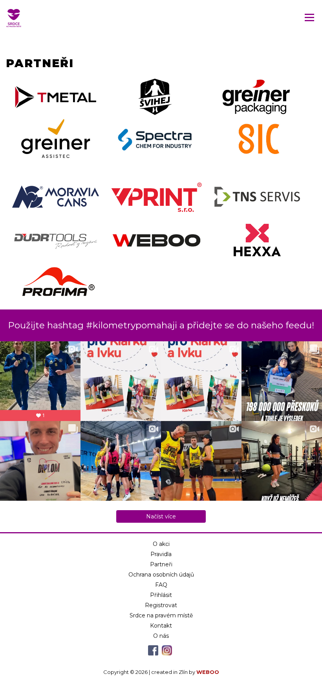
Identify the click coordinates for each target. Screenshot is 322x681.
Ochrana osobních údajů (161, 574)
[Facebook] (153, 653)
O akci (161, 543)
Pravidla (161, 554)
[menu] (309, 17)
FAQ (161, 584)
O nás (161, 635)
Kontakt (161, 625)
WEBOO (207, 672)
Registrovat (161, 605)
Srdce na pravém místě (161, 615)
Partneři (161, 564)
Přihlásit (161, 595)
